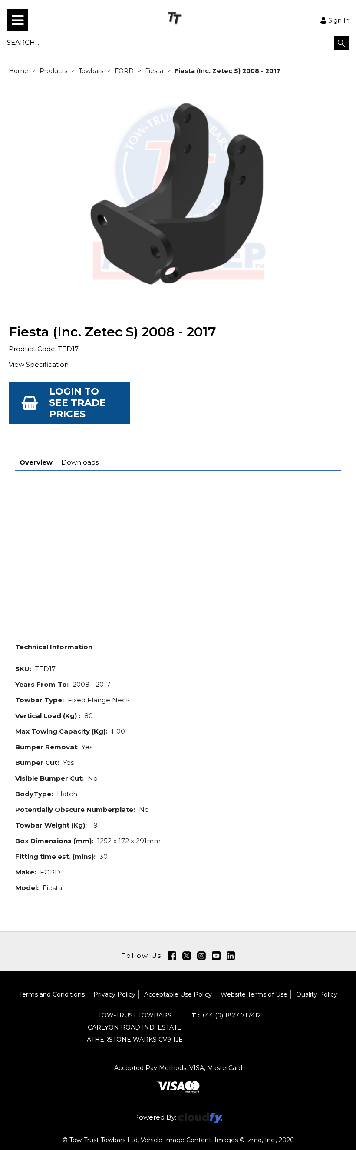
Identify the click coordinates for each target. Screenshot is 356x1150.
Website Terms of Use (254, 994)
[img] (172, 955)
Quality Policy (316, 994)
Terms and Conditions (52, 994)
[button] (341, 43)
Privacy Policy (114, 994)
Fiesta (154, 71)
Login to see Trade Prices (77, 403)
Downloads (80, 462)
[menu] (17, 20)
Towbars (91, 71)
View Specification (39, 364)
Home (18, 71)
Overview (36, 462)
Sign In (338, 20)
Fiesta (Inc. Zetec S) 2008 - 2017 (227, 71)
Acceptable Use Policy (178, 994)
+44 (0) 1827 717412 (226, 1015)
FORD (124, 71)
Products (53, 71)
